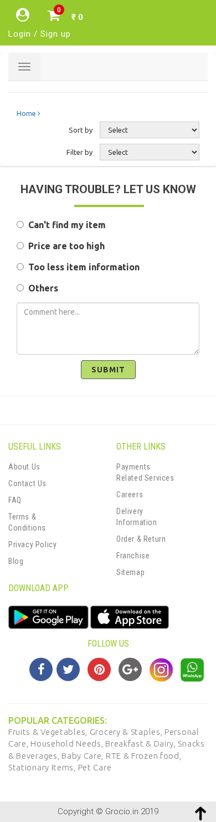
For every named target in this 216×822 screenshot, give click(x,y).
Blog (15, 561)
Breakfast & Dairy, (141, 743)
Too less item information (82, 267)
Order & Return (141, 538)
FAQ (15, 500)
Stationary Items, (43, 767)
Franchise (133, 555)
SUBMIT (108, 369)
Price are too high (64, 246)
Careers (129, 494)
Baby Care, (83, 755)
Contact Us (27, 483)
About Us (24, 466)
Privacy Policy (32, 544)
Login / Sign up (39, 34)
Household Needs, (67, 743)
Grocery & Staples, (127, 732)
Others (41, 288)
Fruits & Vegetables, (49, 732)
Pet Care (95, 767)
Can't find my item (65, 225)
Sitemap (130, 572)
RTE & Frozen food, (144, 755)
